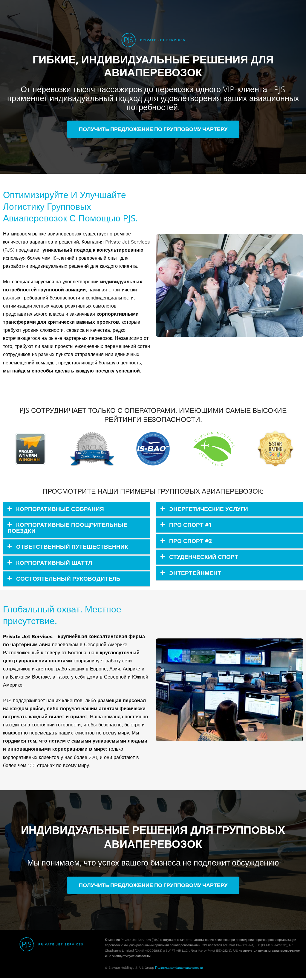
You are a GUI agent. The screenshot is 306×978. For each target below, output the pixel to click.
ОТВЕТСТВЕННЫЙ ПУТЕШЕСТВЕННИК (72, 546)
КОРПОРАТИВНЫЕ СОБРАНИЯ (60, 509)
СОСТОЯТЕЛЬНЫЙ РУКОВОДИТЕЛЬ (68, 578)
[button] (76, 509)
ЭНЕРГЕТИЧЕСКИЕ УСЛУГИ (208, 509)
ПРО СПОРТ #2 (190, 541)
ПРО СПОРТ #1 (190, 525)
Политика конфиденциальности (179, 968)
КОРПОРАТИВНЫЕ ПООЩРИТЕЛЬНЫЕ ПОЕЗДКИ (67, 527)
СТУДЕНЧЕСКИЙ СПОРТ (203, 557)
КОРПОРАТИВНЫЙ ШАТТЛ (54, 563)
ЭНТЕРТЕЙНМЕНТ (195, 573)
